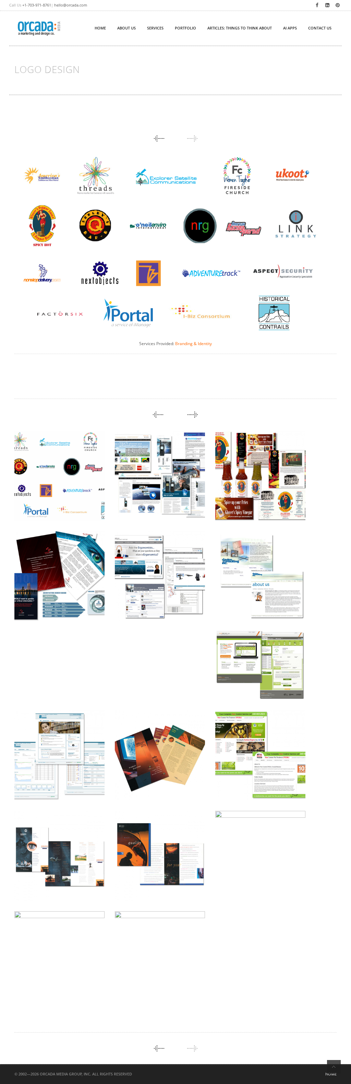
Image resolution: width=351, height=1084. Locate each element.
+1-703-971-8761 (36, 5)
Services (155, 28)
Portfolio (185, 28)
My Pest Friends (247, 765)
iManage (235, 871)
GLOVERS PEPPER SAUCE (257, 486)
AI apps (290, 28)
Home (331, 1073)
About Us (126, 28)
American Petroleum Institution (155, 876)
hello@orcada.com (70, 5)
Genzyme (35, 780)
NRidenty (136, 780)
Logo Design (42, 500)
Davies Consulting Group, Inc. (252, 595)
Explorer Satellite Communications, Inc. (156, 481)
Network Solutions (53, 977)
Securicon (38, 596)
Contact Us (319, 28)
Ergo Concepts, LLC (153, 591)
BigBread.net (243, 681)
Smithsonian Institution (142, 977)
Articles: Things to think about (239, 28)
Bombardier (41, 881)
